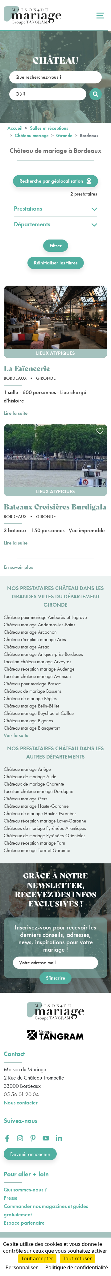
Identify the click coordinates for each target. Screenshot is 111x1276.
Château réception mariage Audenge (39, 669)
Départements (32, 224)
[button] (55, 322)
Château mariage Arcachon (30, 632)
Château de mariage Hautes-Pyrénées (40, 813)
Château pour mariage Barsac (32, 683)
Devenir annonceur (30, 1154)
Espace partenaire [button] (24, 1222)
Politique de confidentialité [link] (76, 1267)
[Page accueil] (32, 15)
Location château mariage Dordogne (38, 791)
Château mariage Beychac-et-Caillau (39, 713)
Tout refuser (77, 1258)
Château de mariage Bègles (30, 698)
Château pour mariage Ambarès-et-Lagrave (45, 617)
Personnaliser (22, 1267)
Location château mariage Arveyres (37, 661)
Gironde (64, 135)
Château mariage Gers (25, 798)
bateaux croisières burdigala (55, 506)
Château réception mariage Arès (35, 639)
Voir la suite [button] (16, 735)
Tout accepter (37, 1258)
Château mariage (32, 135)
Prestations (28, 208)
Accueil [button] (15, 128)
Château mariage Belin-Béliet (31, 706)
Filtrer (56, 245)
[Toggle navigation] (99, 15)
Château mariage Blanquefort (32, 728)
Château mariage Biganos (28, 720)
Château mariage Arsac (26, 647)
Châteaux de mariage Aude (30, 776)
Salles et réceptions (49, 128)
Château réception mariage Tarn (34, 843)
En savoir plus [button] (18, 567)
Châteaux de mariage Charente (34, 784)
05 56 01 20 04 (21, 1094)
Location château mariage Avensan (37, 676)
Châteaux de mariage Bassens (33, 691)
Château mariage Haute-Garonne (36, 806)
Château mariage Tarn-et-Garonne (37, 850)
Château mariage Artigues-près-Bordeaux (43, 654)
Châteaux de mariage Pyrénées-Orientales (44, 835)
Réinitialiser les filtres (55, 263)
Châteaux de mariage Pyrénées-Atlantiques (45, 828)
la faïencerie (27, 368)
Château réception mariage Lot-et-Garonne (45, 821)
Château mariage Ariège (27, 769)
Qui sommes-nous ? (25, 1189)
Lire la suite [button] (15, 413)
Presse (11, 1197)
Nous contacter (21, 1102)
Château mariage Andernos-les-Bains (39, 624)
